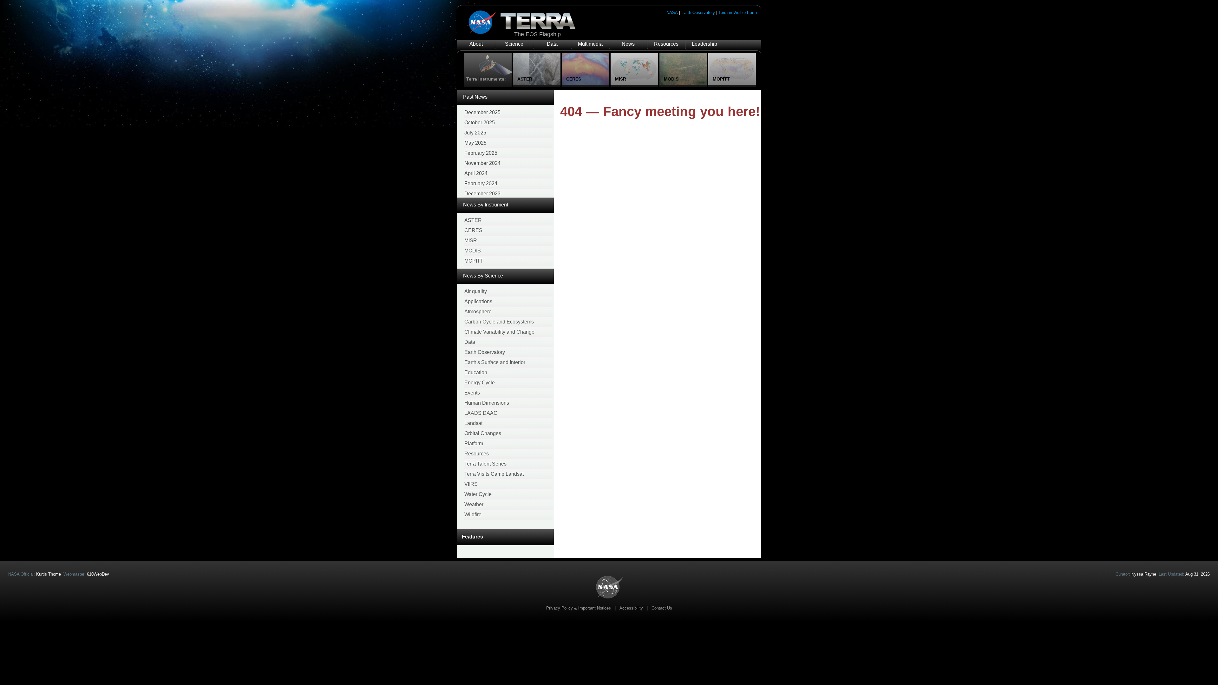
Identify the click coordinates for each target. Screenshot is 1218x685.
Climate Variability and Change (499, 332)
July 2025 (475, 132)
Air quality (475, 291)
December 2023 (482, 193)
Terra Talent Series (485, 463)
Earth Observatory (698, 12)
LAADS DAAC (480, 413)
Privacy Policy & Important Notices (578, 608)
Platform (473, 443)
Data (552, 44)
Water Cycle (478, 494)
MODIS (472, 250)
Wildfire (472, 514)
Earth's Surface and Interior (494, 362)
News (628, 44)
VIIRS (471, 484)
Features (472, 536)
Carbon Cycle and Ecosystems (499, 321)
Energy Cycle (479, 382)
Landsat (473, 423)
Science (514, 44)
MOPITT (473, 261)
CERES (473, 230)
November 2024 (482, 163)
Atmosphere (478, 311)
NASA (672, 12)
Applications (478, 301)
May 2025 (475, 143)
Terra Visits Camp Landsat (494, 474)
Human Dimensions (486, 403)
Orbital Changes (482, 433)
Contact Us (662, 608)
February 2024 (480, 183)
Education (475, 372)
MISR (470, 240)
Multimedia (590, 44)
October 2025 (479, 122)
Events (472, 392)
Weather (473, 504)
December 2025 (482, 112)
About (476, 44)
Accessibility (631, 608)
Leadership (704, 44)
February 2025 (480, 153)
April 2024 (476, 173)
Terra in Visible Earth (737, 12)
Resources (666, 44)
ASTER (473, 220)
